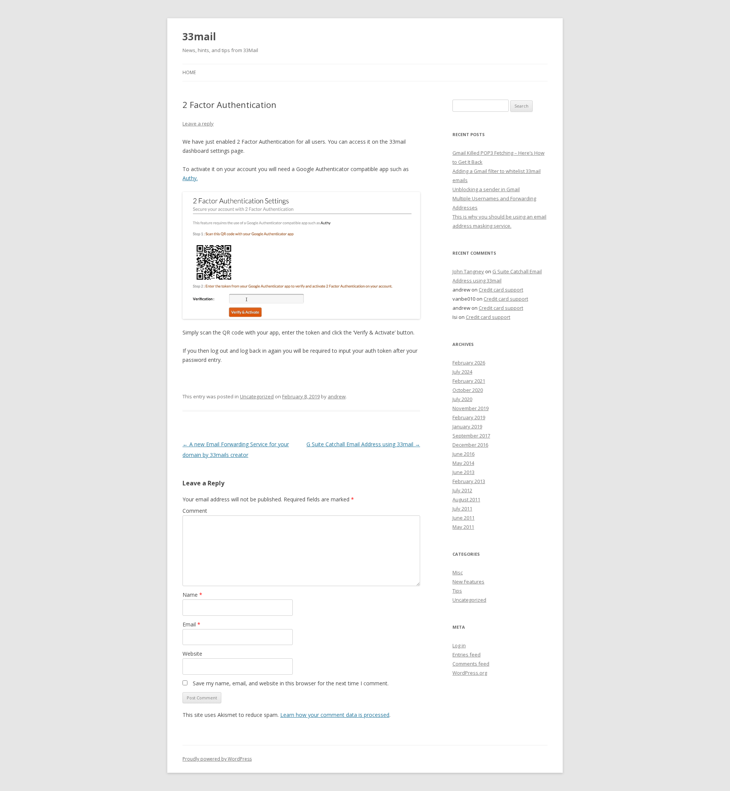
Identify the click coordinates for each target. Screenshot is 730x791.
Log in (459, 645)
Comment (194, 510)
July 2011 (462, 508)
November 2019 (470, 408)
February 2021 (468, 380)
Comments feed (470, 663)
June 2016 (463, 453)
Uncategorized (257, 396)
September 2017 (471, 435)
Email (191, 624)
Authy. (190, 178)
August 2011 (466, 499)
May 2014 (463, 463)
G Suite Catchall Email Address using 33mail (363, 444)
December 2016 (470, 444)
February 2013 (468, 481)
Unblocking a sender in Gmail (486, 189)
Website (192, 653)
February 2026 (468, 362)
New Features (468, 581)
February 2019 (468, 417)
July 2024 (462, 371)
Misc (457, 572)
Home (189, 72)
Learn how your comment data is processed (334, 714)
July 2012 (462, 490)
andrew (337, 396)
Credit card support (501, 289)
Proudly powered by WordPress (217, 759)
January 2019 (467, 426)
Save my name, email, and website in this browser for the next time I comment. (291, 683)
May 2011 (463, 526)
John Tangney (468, 271)
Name (192, 594)
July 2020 (462, 399)
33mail (199, 36)
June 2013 (463, 472)
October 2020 (467, 390)
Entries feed (466, 654)
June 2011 (463, 517)
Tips (457, 590)
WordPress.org (469, 672)
